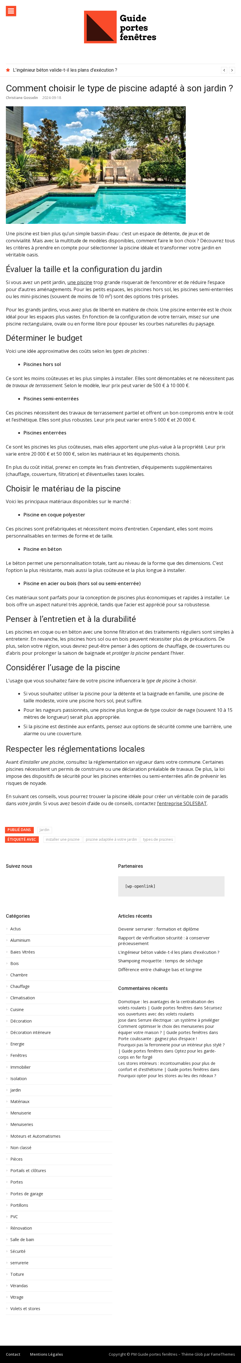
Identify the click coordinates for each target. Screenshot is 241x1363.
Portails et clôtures (28, 1170)
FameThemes (223, 1354)
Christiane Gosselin (22, 97)
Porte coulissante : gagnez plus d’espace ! (157, 1038)
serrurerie (19, 1262)
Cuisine (17, 1009)
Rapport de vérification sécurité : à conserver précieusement (164, 940)
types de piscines (158, 839)
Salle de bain (22, 1239)
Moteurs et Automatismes (35, 1136)
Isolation (18, 1078)
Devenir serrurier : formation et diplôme (158, 929)
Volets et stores (25, 1308)
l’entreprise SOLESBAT (182, 803)
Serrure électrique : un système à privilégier (178, 1020)
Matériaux (19, 1101)
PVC (14, 1216)
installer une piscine (63, 839)
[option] (124, 70)
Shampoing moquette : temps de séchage (160, 961)
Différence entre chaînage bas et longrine (160, 969)
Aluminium (20, 940)
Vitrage (17, 1297)
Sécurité (18, 1251)
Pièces (16, 1159)
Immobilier (20, 1067)
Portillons (19, 1205)
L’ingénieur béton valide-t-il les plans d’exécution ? (65, 70)
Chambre (19, 975)
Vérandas (19, 1285)
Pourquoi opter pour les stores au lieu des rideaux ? (167, 1075)
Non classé (20, 1147)
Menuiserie (20, 1113)
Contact (13, 1354)
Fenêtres (18, 1055)
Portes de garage (26, 1193)
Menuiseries (21, 1124)
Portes (16, 1182)
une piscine (79, 282)
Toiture (17, 1274)
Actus (15, 928)
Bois (14, 963)
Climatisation (22, 998)
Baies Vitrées (22, 952)
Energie (17, 1044)
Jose (122, 1020)
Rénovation (21, 1228)
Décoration (21, 1021)
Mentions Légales (46, 1354)
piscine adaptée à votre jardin (111, 839)
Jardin (44, 829)
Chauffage (20, 986)
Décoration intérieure (30, 1032)
